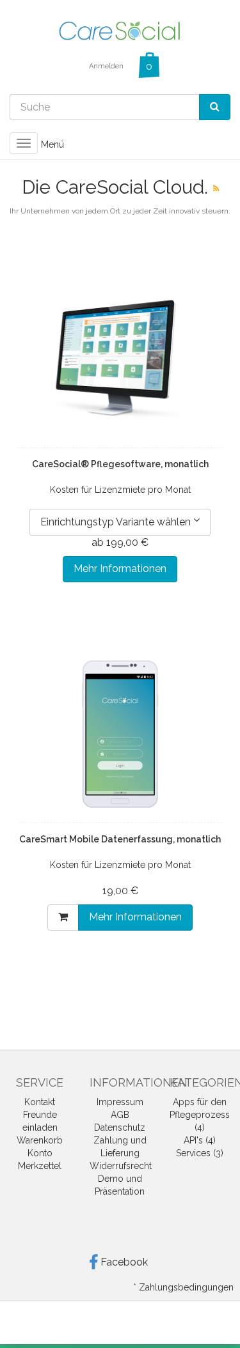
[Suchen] (214, 107)
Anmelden (106, 66)
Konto (40, 1153)
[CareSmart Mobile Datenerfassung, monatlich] (120, 735)
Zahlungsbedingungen (186, 1287)
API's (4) (200, 1140)
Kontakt (39, 1102)
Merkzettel (39, 1166)
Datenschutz (119, 1127)
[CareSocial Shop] (120, 30)
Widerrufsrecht (121, 1166)
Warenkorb (40, 1140)
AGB (120, 1115)
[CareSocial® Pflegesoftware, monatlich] (120, 359)
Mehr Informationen (120, 568)
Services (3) (199, 1153)
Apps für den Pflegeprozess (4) (200, 1115)
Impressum (120, 1102)
